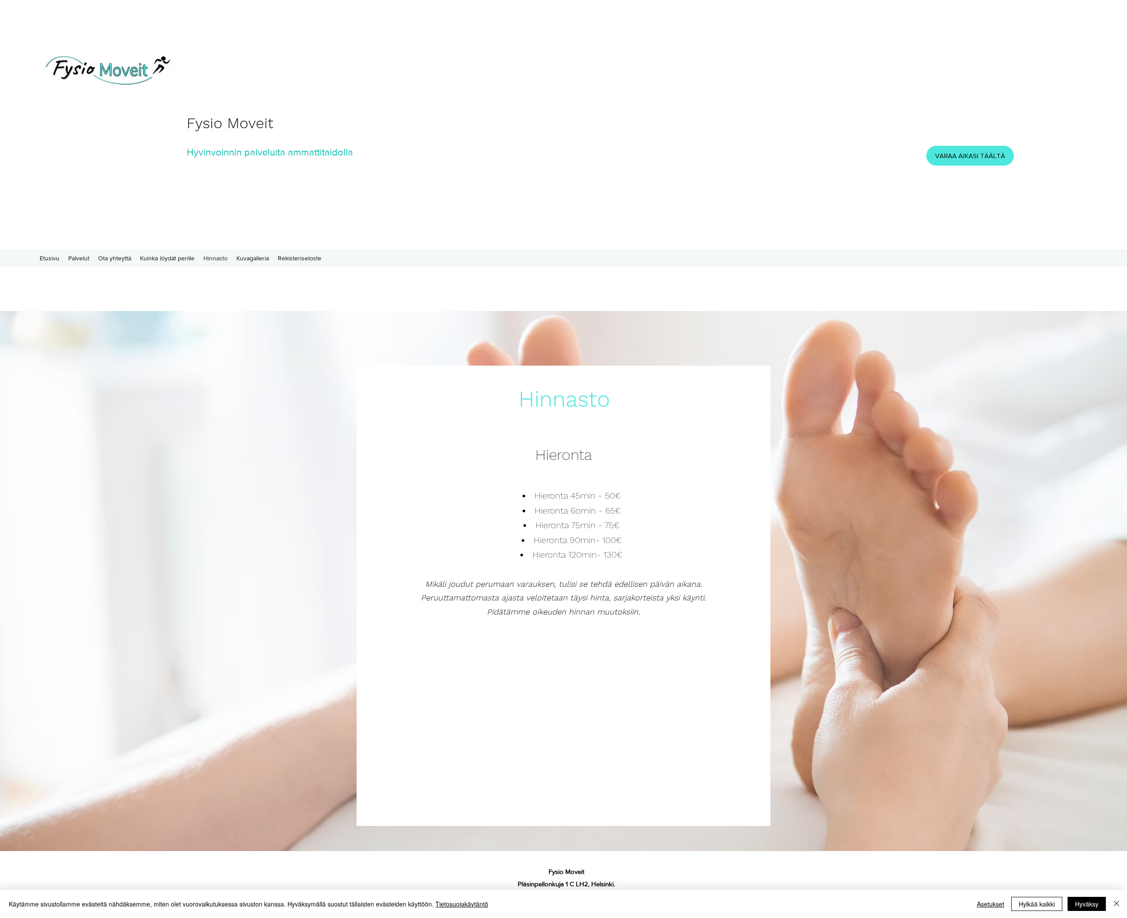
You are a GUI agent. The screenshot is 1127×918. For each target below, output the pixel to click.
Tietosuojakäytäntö (461, 903)
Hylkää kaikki (1037, 903)
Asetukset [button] (990, 903)
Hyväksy (1086, 903)
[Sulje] (1116, 904)
